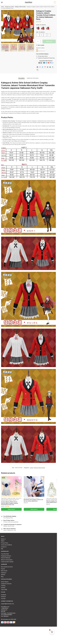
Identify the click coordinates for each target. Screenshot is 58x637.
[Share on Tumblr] (52, 67)
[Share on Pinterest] (45, 67)
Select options (11, 509)
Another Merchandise (29, 498)
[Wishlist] (19, 478)
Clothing (3, 585)
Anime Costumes (11, 498)
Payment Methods (5, 557)
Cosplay (31, 467)
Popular (3, 568)
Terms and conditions (6, 544)
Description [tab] (21, 78)
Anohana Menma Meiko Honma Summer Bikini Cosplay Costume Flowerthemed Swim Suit (9, 503)
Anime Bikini (4, 498)
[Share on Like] (37, 67)
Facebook (3, 594)
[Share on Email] (47, 67)
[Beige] (38, 28)
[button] (41, 41)
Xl (48, 34)
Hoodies (3, 587)
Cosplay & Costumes (6, 583)
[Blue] (48, 28)
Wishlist (3, 574)
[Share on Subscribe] (50, 67)
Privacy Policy (4, 543)
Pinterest (3, 596)
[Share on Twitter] (42, 67)
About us (3, 539)
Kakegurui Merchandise (20, 6)
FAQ (2, 548)
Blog (2, 576)
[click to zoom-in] (17, 26)
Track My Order (5, 554)
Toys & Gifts (4, 589)
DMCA (2, 541)
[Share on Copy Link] (37, 69)
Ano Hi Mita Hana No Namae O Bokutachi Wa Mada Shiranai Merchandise (11, 499)
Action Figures (4, 581)
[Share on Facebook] (40, 67)
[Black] (43, 28)
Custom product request (7, 561)
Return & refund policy (6, 559)
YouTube (3, 598)
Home (2, 6)
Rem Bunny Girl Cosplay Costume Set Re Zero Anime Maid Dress (33, 500)
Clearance (3, 572)
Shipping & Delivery (6, 556)
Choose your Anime (9, 6)
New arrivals (4, 570)
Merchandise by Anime (7, 566)
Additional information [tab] (33, 78)
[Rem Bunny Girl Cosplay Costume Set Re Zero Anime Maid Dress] (34, 486)
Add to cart (49, 41)
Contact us (4, 546)
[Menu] (3, 2)
